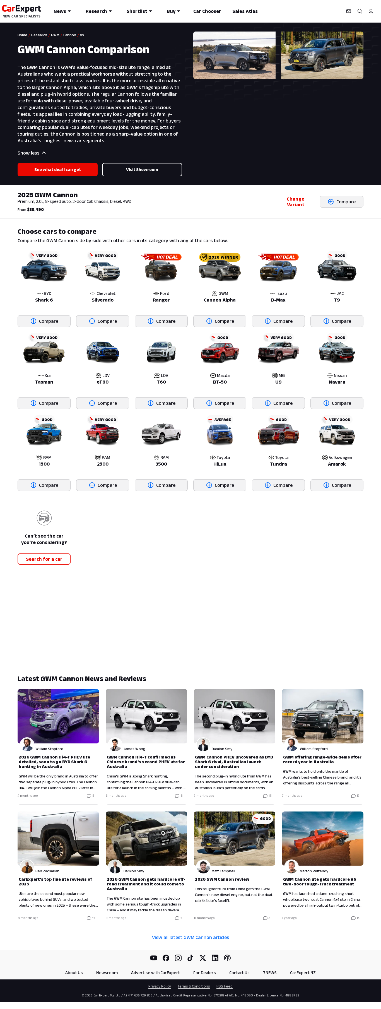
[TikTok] (190, 958)
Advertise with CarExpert (155, 972)
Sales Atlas (245, 11)
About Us (74, 972)
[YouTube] (153, 958)
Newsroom (107, 972)
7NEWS (270, 972)
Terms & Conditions (194, 986)
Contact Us (239, 972)
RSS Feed (224, 986)
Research (96, 11)
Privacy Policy (159, 986)
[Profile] (371, 11)
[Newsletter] (348, 11)
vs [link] (82, 35)
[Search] (359, 11)
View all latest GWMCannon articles (190, 937)
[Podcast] (227, 958)
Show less (29, 153)
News (60, 11)
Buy (171, 11)
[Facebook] (166, 958)
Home (22, 35)
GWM (55, 35)
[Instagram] (178, 958)
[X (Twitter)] (202, 958)
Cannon (69, 35)
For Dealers (204, 972)
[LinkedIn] (215, 958)
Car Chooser (207, 11)
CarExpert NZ (303, 972)
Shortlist (137, 11)
